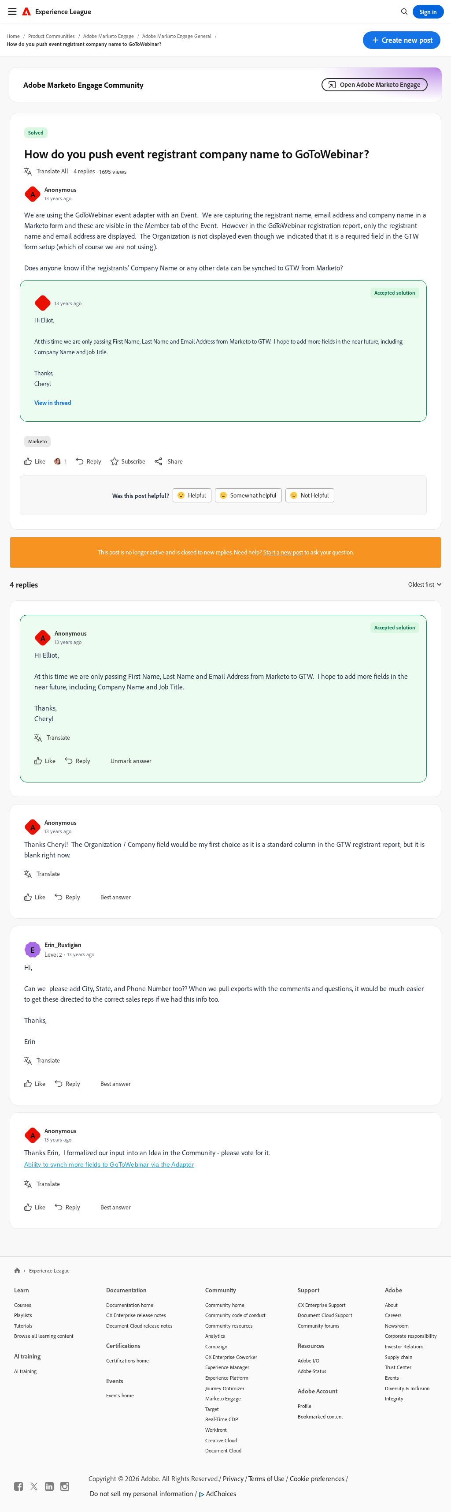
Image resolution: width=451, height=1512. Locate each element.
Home (13, 36)
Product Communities (51, 36)
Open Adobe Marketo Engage (380, 84)
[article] (223, 698)
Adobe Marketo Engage (108, 36)
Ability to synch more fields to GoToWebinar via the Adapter (109, 1164)
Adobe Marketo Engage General (176, 36)
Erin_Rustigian (62, 944)
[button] (401, 40)
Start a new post (283, 552)
